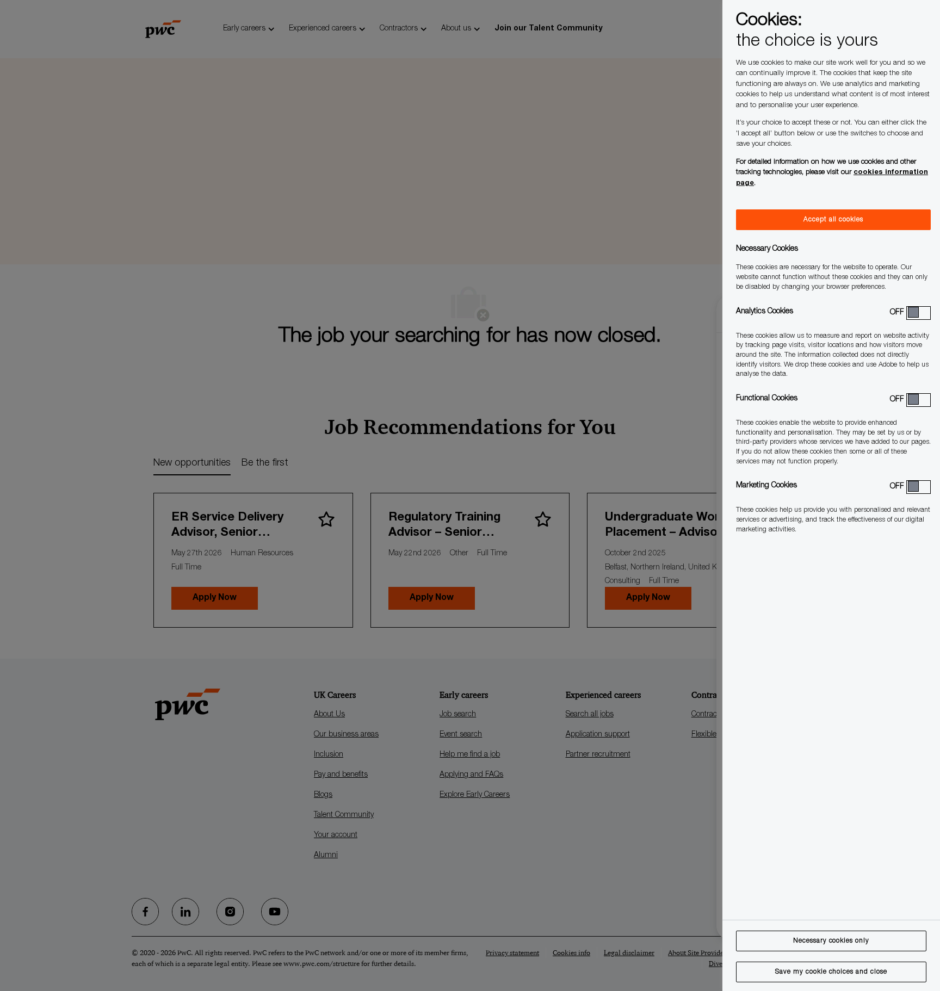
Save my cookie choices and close (831, 972)
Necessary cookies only (831, 941)
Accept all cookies (833, 219)
